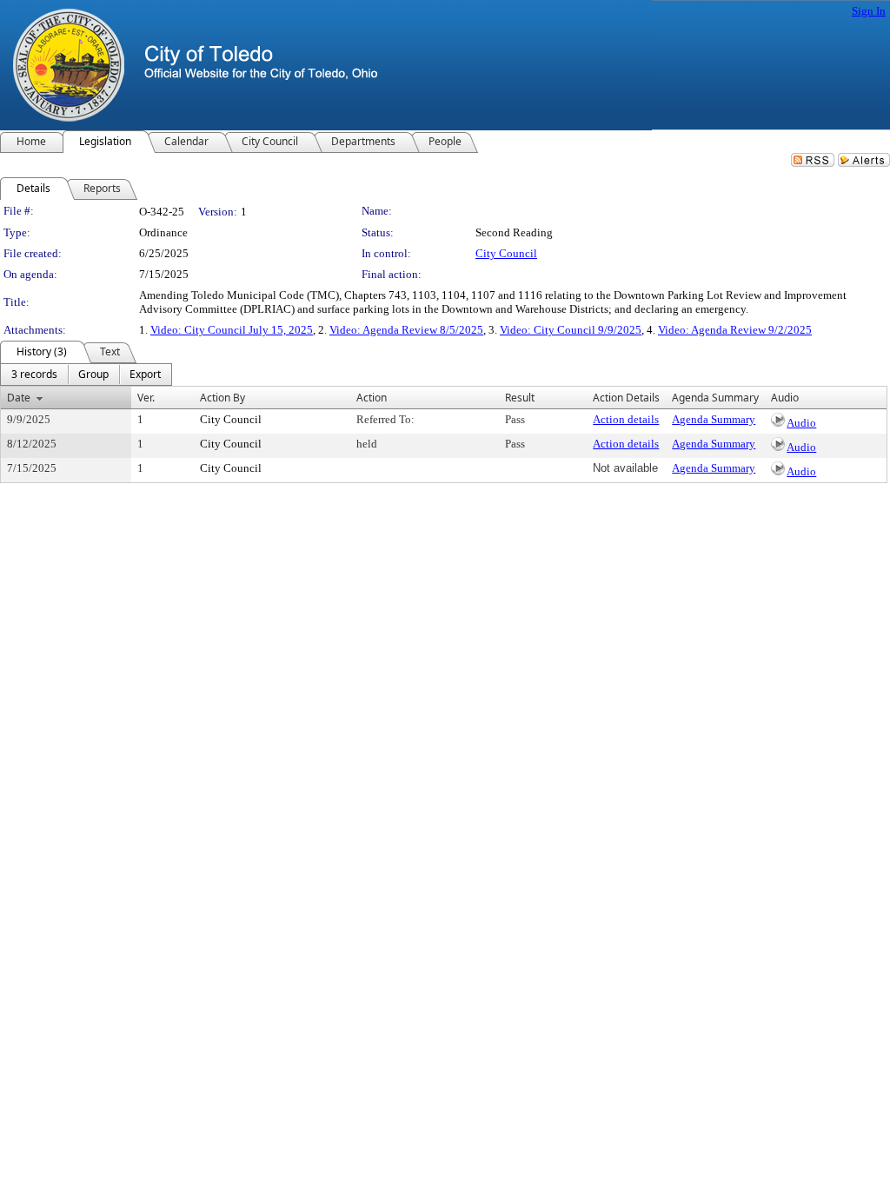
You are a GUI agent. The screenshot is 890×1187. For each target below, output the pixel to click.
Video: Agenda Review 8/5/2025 (406, 329)
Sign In (869, 10)
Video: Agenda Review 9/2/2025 (735, 329)
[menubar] (86, 374)
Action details (626, 419)
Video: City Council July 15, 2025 (231, 329)
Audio (801, 422)
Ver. (146, 397)
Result (520, 397)
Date (18, 397)
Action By (222, 397)
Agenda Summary (713, 419)
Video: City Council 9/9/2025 (570, 329)
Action (371, 397)
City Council (506, 253)
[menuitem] (34, 374)
